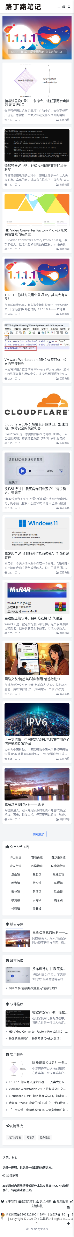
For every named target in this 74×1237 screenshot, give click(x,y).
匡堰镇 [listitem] (58, 883)
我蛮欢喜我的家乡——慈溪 (24, 804)
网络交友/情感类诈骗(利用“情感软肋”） (33, 679)
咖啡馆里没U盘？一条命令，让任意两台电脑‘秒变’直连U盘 (37, 103)
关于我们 (10, 1202)
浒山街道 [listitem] (15, 857)
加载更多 (38, 834)
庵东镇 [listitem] (58, 900)
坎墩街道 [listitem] (37, 866)
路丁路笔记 (14, 1137)
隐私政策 (62, 1202)
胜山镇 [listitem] (58, 891)
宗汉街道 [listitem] (15, 866)
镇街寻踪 (64, 819)
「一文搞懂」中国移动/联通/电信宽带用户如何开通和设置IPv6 (37, 741)
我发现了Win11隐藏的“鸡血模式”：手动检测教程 (37, 555)
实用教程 (64, 120)
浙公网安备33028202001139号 (26, 1214)
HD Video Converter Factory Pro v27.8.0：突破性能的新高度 (37, 232)
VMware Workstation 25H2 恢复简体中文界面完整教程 (36, 361)
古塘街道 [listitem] (37, 857)
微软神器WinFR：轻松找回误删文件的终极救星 (36, 167)
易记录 (30, 1137)
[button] (68, 39)
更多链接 (45, 1137)
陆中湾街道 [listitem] (58, 866)
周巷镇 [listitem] (37, 909)
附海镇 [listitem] (15, 883)
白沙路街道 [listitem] (58, 857)
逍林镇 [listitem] (15, 891)
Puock (44, 1229)
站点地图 (45, 1202)
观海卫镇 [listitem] (58, 874)
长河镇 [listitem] (15, 909)
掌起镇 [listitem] (37, 874)
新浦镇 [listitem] (37, 891)
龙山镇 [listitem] (15, 874)
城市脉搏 (64, 508)
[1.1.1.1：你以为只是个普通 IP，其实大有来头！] (37, 37)
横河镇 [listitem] (15, 900)
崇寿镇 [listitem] (37, 900)
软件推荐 (64, 184)
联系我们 (27, 1202)
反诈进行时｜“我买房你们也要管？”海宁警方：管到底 (35, 491)
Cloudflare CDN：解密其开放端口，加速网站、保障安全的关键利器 (36, 426)
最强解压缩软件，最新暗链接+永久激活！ (35, 618)
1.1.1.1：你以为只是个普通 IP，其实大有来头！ (36, 297)
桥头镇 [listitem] (37, 883)
